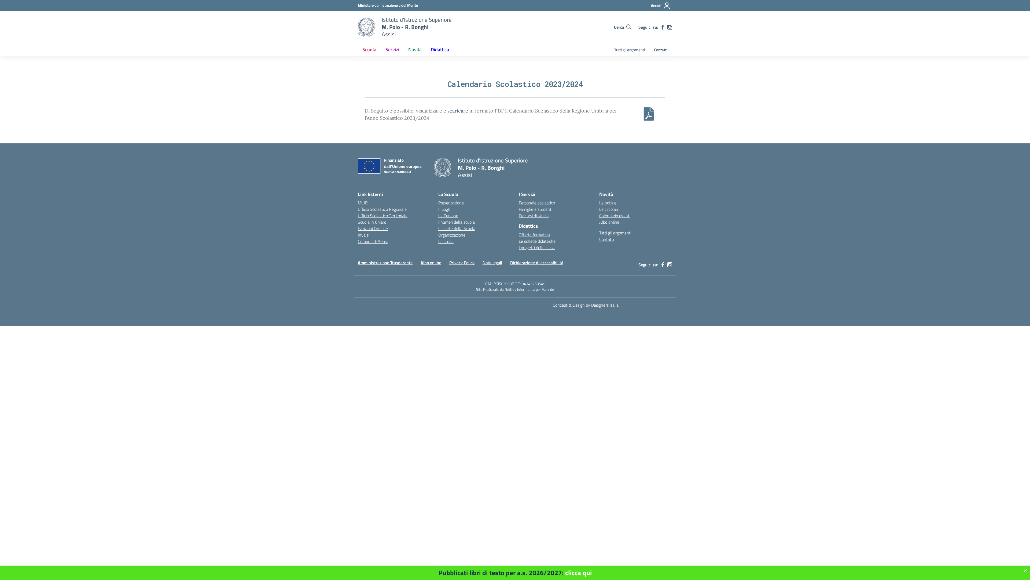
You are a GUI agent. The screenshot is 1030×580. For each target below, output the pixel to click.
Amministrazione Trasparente (385, 262)
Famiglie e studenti (535, 209)
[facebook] (662, 27)
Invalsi (363, 235)
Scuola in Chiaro (372, 222)
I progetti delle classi (537, 247)
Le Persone (448, 215)
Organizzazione (451, 235)
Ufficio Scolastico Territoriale (382, 215)
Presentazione (451, 203)
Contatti (661, 50)
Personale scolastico (537, 203)
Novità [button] (415, 49)
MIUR (363, 203)
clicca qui (578, 573)
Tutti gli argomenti (629, 50)
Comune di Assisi (373, 241)
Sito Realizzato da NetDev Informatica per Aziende (515, 289)
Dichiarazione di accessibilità (536, 262)
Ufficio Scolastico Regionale (382, 209)
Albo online (609, 222)
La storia (446, 241)
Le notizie (607, 203)
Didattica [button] (440, 49)
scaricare (457, 111)
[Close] (1025, 570)
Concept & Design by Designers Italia (586, 305)
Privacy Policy (461, 262)
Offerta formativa (534, 234)
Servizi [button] (392, 49)
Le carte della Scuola (456, 228)
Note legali (492, 262)
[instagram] (669, 27)
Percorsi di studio (534, 215)
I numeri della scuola (456, 222)
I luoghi (444, 209)
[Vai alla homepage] (366, 27)
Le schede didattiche (537, 241)
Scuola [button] (369, 49)
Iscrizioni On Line (373, 228)
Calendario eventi (614, 215)
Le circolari (608, 209)
